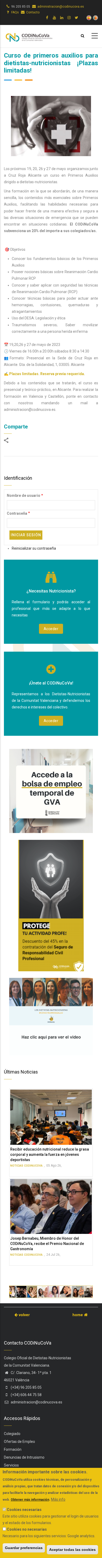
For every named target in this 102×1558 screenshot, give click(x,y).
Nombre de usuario (23, 495)
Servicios (11, 1465)
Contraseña (17, 513)
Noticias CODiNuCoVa (26, 1165)
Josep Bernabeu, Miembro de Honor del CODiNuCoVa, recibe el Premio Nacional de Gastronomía (47, 1243)
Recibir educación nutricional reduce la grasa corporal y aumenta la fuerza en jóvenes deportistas (49, 1154)
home (78, 1314)
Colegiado (12, 1434)
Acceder (51, 629)
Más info (58, 1499)
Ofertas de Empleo (19, 1441)
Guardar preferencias (24, 1548)
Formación (12, 1449)
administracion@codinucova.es (60, 6)
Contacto (32, 12)
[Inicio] (29, 35)
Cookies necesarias (24, 1510)
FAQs (15, 12)
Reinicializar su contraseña (34, 548)
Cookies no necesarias (27, 1529)
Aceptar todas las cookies (72, 1549)
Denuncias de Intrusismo (24, 1457)
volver (24, 1314)
